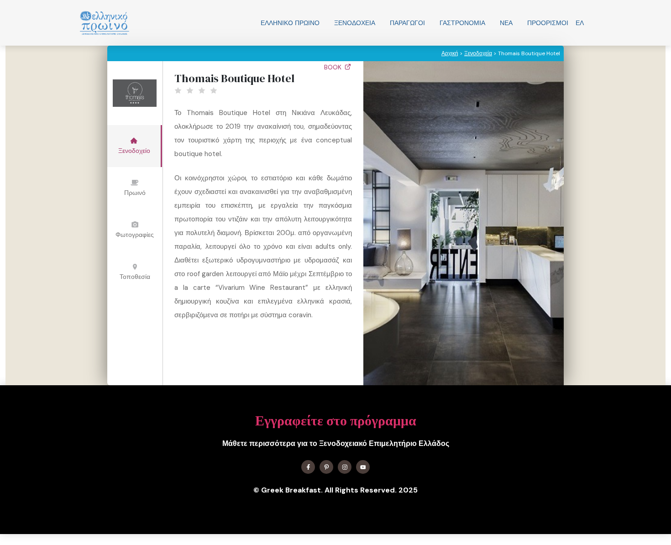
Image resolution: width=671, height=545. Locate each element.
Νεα (506, 23)
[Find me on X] (326, 467)
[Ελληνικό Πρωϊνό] (104, 22)
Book (333, 67)
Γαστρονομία (462, 23)
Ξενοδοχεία (354, 23)
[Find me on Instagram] (344, 467)
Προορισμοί (547, 23)
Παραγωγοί (407, 23)
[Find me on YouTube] (363, 467)
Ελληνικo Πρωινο (290, 23)
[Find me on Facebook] (308, 467)
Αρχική (449, 53)
